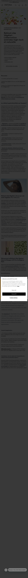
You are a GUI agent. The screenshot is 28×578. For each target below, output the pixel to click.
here (18, 286)
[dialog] (14, 289)
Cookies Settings (13, 297)
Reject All (14, 290)
